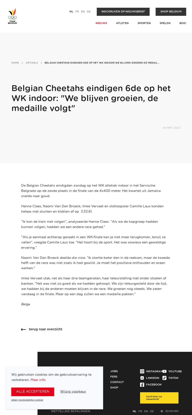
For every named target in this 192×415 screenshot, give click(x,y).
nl (71, 11)
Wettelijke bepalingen (70, 411)
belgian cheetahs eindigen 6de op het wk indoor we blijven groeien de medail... (102, 63)
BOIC (182, 23)
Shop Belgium (171, 11)
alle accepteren (33, 391)
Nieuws (101, 23)
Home (15, 63)
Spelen (165, 23)
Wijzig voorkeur (73, 391)
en (83, 11)
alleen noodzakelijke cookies (27, 400)
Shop (114, 387)
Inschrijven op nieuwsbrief (123, 11)
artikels (32, 63)
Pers (113, 376)
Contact (117, 382)
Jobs (114, 371)
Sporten (144, 23)
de (89, 11)
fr (77, 11)
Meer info (38, 380)
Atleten (122, 23)
